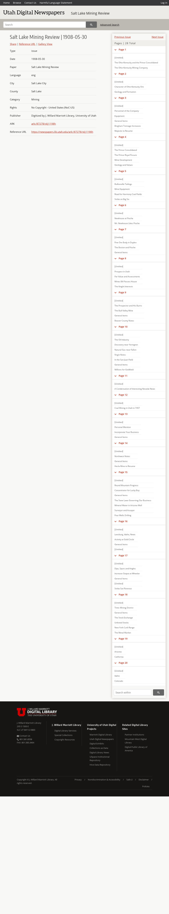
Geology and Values (124, 165)
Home (6, 2)
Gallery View (45, 44)
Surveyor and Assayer (125, 510)
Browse (17, 2)
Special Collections (63, 735)
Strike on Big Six (122, 199)
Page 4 (122, 136)
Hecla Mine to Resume (125, 466)
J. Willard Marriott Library (29, 722)
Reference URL (27, 44)
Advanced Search (109, 24)
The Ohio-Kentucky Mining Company (131, 67)
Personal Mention (123, 427)
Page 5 (122, 171)
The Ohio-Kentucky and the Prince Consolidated (136, 62)
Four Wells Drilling (123, 515)
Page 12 (123, 394)
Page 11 (123, 375)
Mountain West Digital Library (136, 741)
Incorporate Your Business (127, 432)
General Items (121, 121)
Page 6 (122, 205)
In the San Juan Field (124, 359)
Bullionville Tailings (123, 184)
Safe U (129, 779)
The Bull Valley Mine (124, 310)
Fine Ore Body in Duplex (125, 242)
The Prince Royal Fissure (126, 155)
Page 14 (123, 443)
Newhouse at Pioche (124, 218)
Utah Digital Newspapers (102, 739)
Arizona (118, 651)
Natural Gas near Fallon (125, 349)
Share (13, 44)
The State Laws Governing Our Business (133, 500)
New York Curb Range (125, 627)
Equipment (119, 116)
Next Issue (157, 37)
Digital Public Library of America (136, 749)
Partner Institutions (134, 734)
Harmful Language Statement (56, 2)
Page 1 (122, 49)
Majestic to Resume (124, 130)
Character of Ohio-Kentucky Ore (129, 86)
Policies (146, 786)
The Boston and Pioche (125, 247)
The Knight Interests (124, 286)
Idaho (117, 675)
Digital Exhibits (97, 743)
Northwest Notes (122, 456)
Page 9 (122, 292)
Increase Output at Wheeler (127, 573)
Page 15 (123, 472)
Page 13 (123, 413)
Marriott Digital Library (101, 734)
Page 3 (122, 97)
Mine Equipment (122, 189)
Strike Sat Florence (123, 588)
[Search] (91, 24)
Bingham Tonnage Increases (128, 126)
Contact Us (30, 2)
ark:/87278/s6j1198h (43, 123)
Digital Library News (99, 752)
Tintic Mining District (124, 607)
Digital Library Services (65, 730)
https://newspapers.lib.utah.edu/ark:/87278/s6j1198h (62, 131)
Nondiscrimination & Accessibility (104, 779)
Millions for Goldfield (124, 369)
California (119, 656)
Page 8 (122, 258)
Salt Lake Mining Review (90, 13)
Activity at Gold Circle (124, 539)
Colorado (119, 681)
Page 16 (123, 521)
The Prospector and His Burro (128, 305)
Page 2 (122, 73)
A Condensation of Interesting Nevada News (135, 388)
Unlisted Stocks (122, 622)
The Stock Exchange (124, 617)
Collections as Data (99, 748)
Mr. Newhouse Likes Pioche (127, 223)
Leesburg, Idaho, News (125, 534)
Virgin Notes (120, 354)
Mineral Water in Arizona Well (128, 505)
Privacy (78, 779)
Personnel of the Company (127, 110)
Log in (164, 2)
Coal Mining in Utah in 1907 (127, 408)
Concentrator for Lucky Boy (127, 490)
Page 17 (123, 555)
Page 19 (123, 638)
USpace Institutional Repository (99, 758)
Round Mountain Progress (126, 485)
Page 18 (123, 594)
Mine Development (123, 160)
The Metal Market (123, 632)
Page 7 (122, 229)
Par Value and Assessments (127, 276)
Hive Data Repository (100, 764)
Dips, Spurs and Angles (125, 568)
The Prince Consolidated (126, 150)
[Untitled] (119, 57)
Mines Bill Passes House (126, 281)
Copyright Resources (64, 739)
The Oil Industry (122, 339)
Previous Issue (122, 37)
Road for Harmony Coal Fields (128, 194)
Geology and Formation (125, 91)
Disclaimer (144, 779)
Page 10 (123, 326)
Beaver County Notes (124, 320)
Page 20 (123, 662)
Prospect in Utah (122, 271)
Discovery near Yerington (126, 344)
